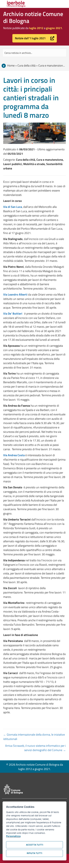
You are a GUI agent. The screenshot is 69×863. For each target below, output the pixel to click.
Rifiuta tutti (34, 853)
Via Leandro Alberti (15, 294)
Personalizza (13, 836)
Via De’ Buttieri (13, 313)
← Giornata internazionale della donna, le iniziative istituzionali (34, 736)
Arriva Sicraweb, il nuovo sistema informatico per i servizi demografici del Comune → (35, 747)
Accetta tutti (34, 844)
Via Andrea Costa (14, 455)
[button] (34, 38)
